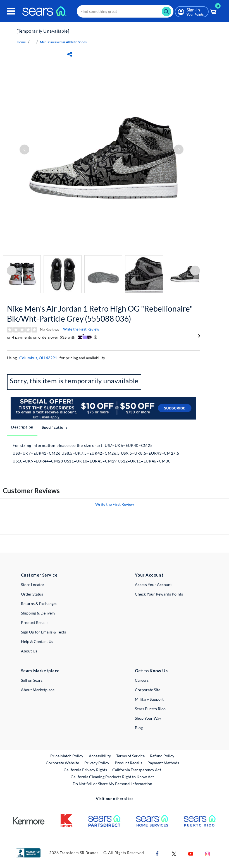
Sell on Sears (31, 680)
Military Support (149, 699)
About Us (29, 651)
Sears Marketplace (40, 670)
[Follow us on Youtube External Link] (190, 853)
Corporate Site (147, 689)
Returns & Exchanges (39, 603)
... (33, 42)
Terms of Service (130, 755)
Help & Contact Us (37, 641)
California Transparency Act (136, 769)
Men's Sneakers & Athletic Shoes (63, 42)
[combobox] (125, 11)
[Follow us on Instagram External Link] (207, 853)
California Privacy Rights (85, 769)
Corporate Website (63, 762)
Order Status (32, 594)
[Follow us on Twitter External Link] (174, 853)
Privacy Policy (96, 762)
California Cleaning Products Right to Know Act (112, 776)
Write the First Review (81, 329)
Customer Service (39, 574)
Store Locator (32, 584)
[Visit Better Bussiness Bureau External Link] (28, 852)
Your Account (149, 574)
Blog (139, 727)
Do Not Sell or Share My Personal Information (112, 783)
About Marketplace (37, 689)
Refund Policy (162, 755)
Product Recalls (34, 622)
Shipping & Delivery (38, 613)
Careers (142, 680)
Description (22, 427)
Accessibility (100, 755)
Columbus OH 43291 (38, 357)
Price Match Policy (66, 755)
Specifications (55, 427)
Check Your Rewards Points (159, 594)
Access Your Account (153, 584)
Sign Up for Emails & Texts (43, 632)
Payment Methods (163, 762)
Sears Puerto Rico (150, 708)
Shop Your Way (148, 718)
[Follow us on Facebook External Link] (157, 853)
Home (21, 42)
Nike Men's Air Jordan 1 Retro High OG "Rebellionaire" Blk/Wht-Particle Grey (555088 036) (100, 313)
